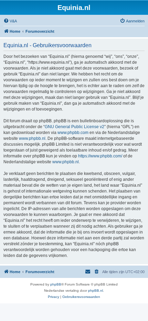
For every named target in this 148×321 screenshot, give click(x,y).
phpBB (55, 284)
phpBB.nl (95, 290)
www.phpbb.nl (32, 138)
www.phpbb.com (72, 132)
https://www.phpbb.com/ (100, 156)
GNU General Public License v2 (74, 126)
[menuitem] (10, 21)
